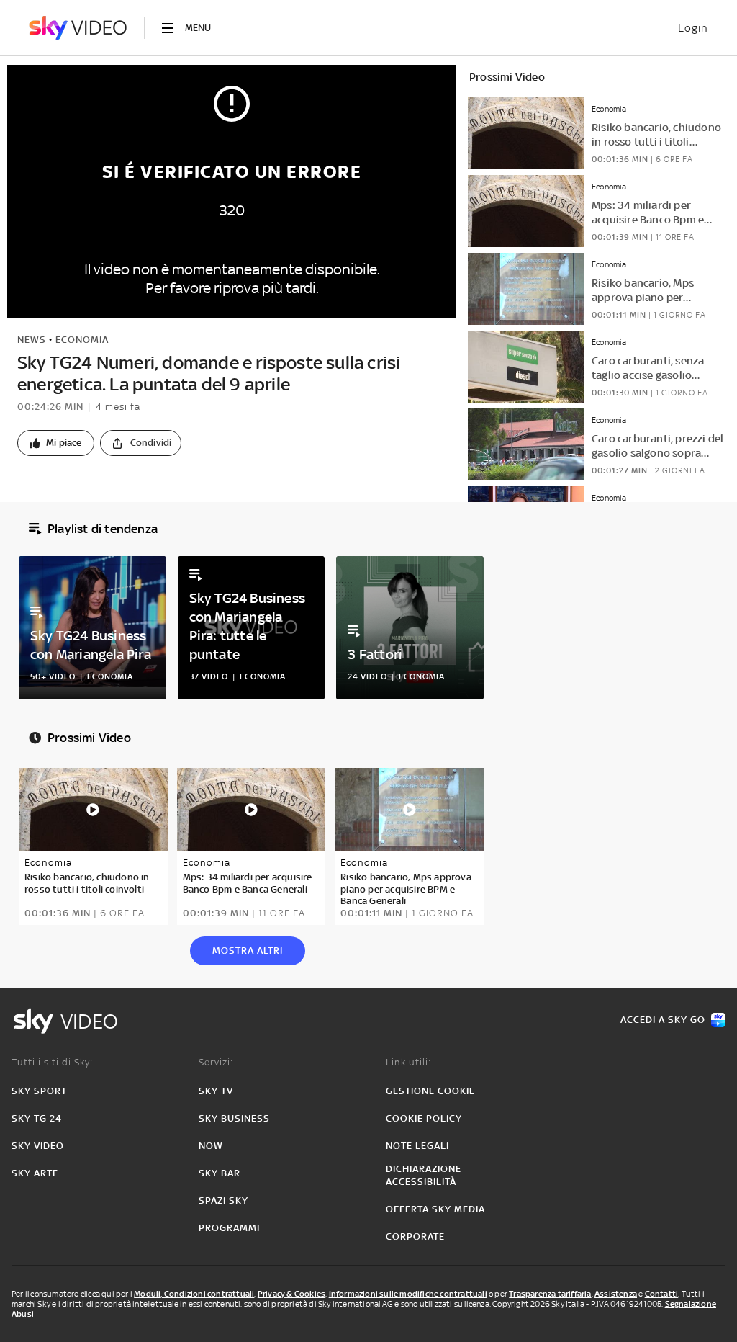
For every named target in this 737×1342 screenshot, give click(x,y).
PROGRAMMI (229, 1227)
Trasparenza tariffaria (550, 1294)
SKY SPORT (39, 1091)
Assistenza (615, 1294)
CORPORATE (415, 1236)
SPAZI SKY (223, 1200)
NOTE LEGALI (417, 1145)
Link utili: (408, 1062)
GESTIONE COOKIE (430, 1091)
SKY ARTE (35, 1173)
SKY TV (216, 1091)
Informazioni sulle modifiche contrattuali (408, 1294)
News (31, 339)
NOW (211, 1145)
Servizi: (216, 1062)
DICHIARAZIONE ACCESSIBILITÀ (423, 1175)
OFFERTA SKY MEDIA (435, 1209)
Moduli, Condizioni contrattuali (194, 1294)
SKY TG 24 (37, 1118)
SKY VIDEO (38, 1145)
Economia (82, 339)
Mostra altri (247, 950)
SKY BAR (219, 1173)
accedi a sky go (662, 1019)
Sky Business (234, 1118)
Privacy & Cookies (291, 1294)
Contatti (662, 1294)
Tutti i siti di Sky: (52, 1062)
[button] (55, 443)
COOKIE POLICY (424, 1118)
